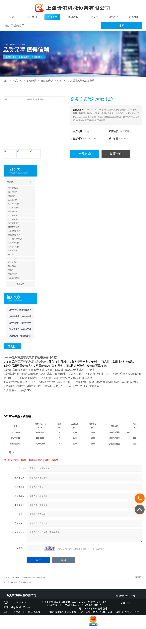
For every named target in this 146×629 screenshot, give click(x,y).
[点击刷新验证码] (49, 548)
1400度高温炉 (13, 223)
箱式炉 (10, 270)
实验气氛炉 (12, 192)
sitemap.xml (90, 608)
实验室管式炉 (13, 188)
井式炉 (10, 254)
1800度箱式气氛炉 (15, 239)
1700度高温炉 (13, 227)
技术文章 (93, 17)
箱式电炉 (11, 196)
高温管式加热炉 (14, 278)
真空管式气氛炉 (14, 204)
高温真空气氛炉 (14, 243)
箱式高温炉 (12, 266)
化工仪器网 (66, 605)
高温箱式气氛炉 (14, 247)
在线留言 (114, 17)
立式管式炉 (12, 200)
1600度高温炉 (13, 219)
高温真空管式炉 (14, 231)
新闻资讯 (73, 17)
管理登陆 (102, 608)
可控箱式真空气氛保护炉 (21, 582)
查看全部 (20, 284)
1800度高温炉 (13, 215)
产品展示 (52, 17)
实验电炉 (31, 80)
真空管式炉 (47, 80)
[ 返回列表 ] (138, 577)
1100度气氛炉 (13, 208)
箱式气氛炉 (12, 274)
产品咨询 (84, 154)
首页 (11, 17)
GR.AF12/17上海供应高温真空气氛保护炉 (28, 577)
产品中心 (18, 80)
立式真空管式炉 (14, 235)
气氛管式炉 (12, 258)
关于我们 (32, 17)
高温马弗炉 (12, 212)
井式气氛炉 (12, 251)
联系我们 (134, 17)
